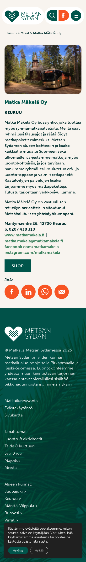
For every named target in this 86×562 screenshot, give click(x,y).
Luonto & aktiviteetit (23, 438)
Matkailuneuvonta (21, 400)
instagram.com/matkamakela (32, 252)
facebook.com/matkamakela (32, 246)
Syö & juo (13, 453)
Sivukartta (14, 415)
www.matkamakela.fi (24, 235)
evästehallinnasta (34, 541)
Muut (25, 33)
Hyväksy (18, 550)
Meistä (11, 467)
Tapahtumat (16, 431)
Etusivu (11, 33)
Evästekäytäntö (19, 407)
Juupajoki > (15, 491)
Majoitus (13, 460)
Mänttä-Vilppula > (21, 505)
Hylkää (39, 550)
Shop (18, 265)
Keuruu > (13, 498)
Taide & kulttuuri (20, 446)
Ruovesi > (14, 512)
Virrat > (11, 520)
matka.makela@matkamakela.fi (34, 241)
